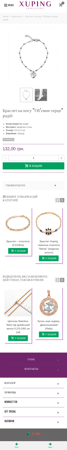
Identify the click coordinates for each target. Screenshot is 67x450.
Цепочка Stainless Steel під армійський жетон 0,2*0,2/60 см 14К (18, 327)
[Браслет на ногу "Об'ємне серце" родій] (26, 95)
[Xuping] (35, 5)
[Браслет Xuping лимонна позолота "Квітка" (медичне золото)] (48, 223)
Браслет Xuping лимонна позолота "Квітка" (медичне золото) (49, 247)
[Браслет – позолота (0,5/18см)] (18, 223)
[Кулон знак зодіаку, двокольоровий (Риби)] (48, 302)
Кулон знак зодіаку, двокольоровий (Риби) (49, 325)
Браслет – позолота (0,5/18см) (18, 243)
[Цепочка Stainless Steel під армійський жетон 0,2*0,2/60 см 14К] (18, 302)
